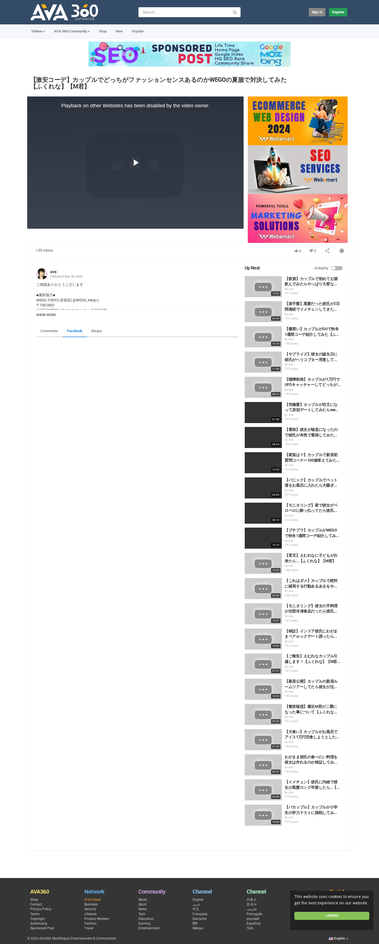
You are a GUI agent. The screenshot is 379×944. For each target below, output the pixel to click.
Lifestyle (90, 914)
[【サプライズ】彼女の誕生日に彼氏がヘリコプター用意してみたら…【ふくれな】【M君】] (263, 362)
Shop (103, 31)
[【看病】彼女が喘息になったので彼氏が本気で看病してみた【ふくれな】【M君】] (263, 437)
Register (338, 12)
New (119, 31)
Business (91, 904)
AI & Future (92, 900)
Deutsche (199, 919)
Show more (46, 315)
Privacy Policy (40, 909)
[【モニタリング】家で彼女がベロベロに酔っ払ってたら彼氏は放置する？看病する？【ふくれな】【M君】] (263, 513)
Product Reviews (96, 919)
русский (253, 919)
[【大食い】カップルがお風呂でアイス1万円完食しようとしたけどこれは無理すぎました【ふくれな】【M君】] (263, 739)
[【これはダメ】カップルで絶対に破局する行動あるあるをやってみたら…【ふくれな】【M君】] (263, 588)
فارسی (252, 909)
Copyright (37, 919)
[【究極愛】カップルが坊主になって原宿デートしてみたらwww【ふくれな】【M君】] (263, 412)
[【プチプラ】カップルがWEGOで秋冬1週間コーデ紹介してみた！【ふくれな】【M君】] (263, 538)
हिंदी (195, 923)
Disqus (96, 331)
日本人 (252, 900)
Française (200, 914)
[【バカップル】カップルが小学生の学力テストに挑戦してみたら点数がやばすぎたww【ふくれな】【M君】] (263, 815)
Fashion (90, 923)
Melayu (198, 928)
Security (90, 909)
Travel (89, 928)
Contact (36, 904)
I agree (331, 915)
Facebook (74, 331)
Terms (34, 914)
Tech (141, 914)
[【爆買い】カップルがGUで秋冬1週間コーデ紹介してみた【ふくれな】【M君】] (263, 336)
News (142, 909)
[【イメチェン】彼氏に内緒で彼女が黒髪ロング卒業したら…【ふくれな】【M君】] (263, 789)
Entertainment (149, 928)
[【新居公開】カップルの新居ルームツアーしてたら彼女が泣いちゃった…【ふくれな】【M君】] (263, 689)
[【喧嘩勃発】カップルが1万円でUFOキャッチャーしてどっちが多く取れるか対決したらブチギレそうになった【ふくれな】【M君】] (263, 387)
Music (142, 900)
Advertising (38, 923)
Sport (142, 904)
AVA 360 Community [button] (70, 31)
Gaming (144, 923)
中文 (196, 909)
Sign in (317, 12)
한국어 (252, 904)
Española (254, 923)
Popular (138, 31)
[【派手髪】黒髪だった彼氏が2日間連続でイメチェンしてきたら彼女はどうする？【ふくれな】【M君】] (263, 311)
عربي (196, 904)
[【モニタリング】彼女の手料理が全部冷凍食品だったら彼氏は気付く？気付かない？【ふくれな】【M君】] (263, 613)
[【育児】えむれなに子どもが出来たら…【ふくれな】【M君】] (263, 563)
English (198, 900)
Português (254, 914)
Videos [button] (36, 31)
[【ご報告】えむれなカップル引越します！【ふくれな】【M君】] (263, 664)
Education (146, 919)
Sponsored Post (42, 928)
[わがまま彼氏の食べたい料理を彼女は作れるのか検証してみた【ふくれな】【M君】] (263, 764)
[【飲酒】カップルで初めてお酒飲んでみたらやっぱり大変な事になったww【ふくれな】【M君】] (263, 286)
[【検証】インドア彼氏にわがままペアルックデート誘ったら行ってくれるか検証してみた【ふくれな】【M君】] (263, 639)
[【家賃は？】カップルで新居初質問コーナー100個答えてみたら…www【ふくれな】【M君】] (263, 462)
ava (53, 271)
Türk (250, 928)
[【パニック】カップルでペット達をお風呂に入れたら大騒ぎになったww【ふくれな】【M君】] (263, 487)
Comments (49, 331)
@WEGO (79, 300)
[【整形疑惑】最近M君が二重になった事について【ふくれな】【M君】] (263, 714)
